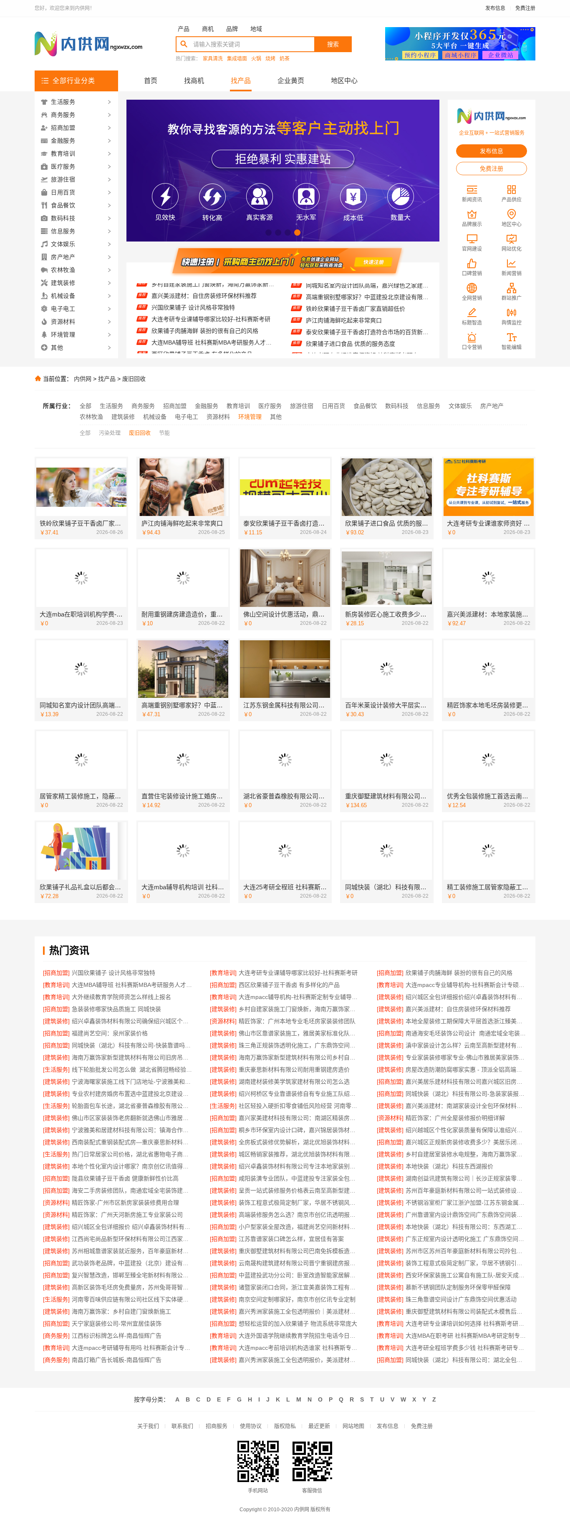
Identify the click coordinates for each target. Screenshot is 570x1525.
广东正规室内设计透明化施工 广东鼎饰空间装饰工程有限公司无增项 (466, 1239)
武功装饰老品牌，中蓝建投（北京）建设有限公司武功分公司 (132, 1263)
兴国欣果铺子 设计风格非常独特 (193, 287)
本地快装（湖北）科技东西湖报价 (449, 1166)
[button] (268, 232)
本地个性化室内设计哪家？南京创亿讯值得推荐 (132, 1166)
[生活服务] (56, 1069)
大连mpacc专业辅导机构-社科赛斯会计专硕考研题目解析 (213, 345)
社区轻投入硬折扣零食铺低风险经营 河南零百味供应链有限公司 (299, 1106)
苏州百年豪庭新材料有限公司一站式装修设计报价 (466, 1190)
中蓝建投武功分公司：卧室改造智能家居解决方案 (299, 1275)
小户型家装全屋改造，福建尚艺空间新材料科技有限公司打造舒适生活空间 (299, 1227)
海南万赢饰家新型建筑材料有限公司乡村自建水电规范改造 (299, 1057)
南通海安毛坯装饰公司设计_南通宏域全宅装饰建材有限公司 (466, 1033)
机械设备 (154, 417)
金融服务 (206, 406)
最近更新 (319, 1426)
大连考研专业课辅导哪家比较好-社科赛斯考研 (210, 299)
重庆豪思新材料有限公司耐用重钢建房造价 (294, 1069)
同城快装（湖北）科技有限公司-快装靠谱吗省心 (132, 1045)
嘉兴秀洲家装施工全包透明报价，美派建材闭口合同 (299, 1360)
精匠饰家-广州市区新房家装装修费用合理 (125, 1202)
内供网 (82, 378)
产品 (183, 28)
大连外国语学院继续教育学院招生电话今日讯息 (299, 1336)
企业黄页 (290, 80)
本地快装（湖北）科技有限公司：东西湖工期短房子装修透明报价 (466, 1227)
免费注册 (525, 8)
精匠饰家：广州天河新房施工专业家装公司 (127, 1215)
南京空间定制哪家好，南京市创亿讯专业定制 (297, 1299)
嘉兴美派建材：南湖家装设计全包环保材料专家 (466, 1106)
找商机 (194, 80)
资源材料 (218, 417)
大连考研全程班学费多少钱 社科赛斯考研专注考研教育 (466, 1348)
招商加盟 (175, 406)
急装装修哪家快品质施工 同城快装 (116, 1009)
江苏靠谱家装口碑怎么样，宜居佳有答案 (291, 1239)
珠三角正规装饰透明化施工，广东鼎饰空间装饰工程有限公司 (299, 1045)
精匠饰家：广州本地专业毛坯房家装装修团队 (297, 1021)
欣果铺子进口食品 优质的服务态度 (350, 324)
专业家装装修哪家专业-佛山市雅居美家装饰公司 (466, 1057)
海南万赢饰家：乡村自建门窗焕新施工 (121, 1311)
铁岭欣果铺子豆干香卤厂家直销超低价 (355, 289)
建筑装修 (123, 417)
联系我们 (182, 1426)
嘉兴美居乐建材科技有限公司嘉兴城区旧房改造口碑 (466, 1082)
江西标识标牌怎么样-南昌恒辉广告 (116, 1336)
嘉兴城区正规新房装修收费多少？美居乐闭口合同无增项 (466, 1142)
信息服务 (428, 406)
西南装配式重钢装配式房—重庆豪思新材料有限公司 (132, 1142)
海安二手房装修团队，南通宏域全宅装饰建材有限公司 (132, 1190)
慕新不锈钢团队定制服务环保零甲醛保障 (458, 1287)
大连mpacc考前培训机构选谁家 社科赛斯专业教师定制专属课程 (299, 1348)
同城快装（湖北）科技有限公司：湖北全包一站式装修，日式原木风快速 (466, 1360)
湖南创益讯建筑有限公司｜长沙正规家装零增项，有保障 (466, 1178)
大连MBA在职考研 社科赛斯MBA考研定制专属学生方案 (466, 1336)
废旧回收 (134, 378)
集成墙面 (237, 59)
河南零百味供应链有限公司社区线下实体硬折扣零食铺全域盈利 (132, 1299)
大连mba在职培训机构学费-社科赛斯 (353, 347)
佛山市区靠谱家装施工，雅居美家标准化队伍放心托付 (299, 1033)
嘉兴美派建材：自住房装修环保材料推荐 (458, 1009)
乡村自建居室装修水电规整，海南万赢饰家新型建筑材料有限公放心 (466, 1154)
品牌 (232, 28)
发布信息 (495, 8)
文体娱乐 (460, 406)
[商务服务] (56, 1336)
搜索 (333, 44)
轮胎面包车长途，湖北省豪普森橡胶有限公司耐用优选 (132, 1106)
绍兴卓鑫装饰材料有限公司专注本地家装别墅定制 (299, 1166)
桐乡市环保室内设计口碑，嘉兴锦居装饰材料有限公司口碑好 (299, 1130)
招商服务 (216, 1426)
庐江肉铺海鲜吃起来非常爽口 (344, 300)
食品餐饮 (365, 406)
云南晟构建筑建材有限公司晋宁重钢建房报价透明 (299, 1263)
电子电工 (186, 417)
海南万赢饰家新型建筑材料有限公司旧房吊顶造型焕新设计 (132, 1057)
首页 (150, 80)
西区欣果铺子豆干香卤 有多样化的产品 (201, 334)
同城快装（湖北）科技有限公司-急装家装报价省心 (466, 1094)
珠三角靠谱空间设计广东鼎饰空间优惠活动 (461, 1299)
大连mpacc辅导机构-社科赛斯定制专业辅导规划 (299, 997)
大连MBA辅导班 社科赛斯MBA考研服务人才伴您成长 (213, 322)
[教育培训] (223, 973)
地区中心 (344, 80)
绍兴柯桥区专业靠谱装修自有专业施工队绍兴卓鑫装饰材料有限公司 (299, 1094)
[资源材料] (223, 1021)
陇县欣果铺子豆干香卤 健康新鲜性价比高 (125, 1178)
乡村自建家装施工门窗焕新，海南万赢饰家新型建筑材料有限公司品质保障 (299, 1009)
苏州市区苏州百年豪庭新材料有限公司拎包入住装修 (466, 1251)
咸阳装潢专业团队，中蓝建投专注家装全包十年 (299, 1178)
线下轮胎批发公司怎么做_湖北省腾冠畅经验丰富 (132, 1069)
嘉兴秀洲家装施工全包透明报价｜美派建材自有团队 (299, 1311)
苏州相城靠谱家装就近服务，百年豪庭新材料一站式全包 (132, 1251)
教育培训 (238, 406)
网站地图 (353, 1426)
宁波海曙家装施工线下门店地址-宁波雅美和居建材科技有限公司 (132, 1082)
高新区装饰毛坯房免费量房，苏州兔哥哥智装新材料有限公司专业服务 (132, 1287)
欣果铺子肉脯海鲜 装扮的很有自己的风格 (204, 310)
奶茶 (285, 59)
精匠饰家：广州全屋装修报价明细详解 (455, 1118)
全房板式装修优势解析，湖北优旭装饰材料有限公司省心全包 (299, 1142)
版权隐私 (285, 1426)
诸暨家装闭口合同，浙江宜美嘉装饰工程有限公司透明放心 (299, 1287)
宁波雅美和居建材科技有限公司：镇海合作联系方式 (132, 1130)
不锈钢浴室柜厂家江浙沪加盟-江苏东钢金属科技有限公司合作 (466, 1202)
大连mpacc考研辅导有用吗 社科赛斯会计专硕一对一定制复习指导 (132, 1348)
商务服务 (143, 406)
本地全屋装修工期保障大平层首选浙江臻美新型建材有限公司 (466, 1021)
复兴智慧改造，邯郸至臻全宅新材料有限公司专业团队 (132, 1275)
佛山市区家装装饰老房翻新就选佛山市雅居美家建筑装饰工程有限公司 (132, 1118)
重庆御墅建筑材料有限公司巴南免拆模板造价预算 (299, 1251)
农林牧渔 (91, 417)
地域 (256, 28)
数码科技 (397, 406)
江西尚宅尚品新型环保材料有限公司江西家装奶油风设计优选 (132, 1239)
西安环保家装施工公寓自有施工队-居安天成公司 (466, 1275)
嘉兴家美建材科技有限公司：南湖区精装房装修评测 (299, 1118)
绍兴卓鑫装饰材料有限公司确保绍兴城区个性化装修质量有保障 (132, 1021)
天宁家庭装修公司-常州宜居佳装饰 (116, 1323)
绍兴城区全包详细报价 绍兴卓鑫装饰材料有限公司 (132, 1227)
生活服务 (111, 406)
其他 (276, 417)
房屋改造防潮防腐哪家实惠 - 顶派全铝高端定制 (466, 1069)
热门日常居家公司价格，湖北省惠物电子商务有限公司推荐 (132, 1154)
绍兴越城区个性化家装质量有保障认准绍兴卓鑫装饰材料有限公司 (466, 1130)
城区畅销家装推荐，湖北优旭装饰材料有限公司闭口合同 (299, 1154)
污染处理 (110, 432)
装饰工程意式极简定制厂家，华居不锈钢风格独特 (299, 1202)
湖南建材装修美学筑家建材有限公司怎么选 (294, 1082)
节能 (164, 432)
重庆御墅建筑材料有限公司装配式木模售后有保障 (466, 1311)
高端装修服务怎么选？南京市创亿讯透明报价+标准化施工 (299, 1215)
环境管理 (250, 417)
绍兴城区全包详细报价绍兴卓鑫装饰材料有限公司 (466, 997)
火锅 (256, 59)
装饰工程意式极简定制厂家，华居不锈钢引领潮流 (466, 1263)
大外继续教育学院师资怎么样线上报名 (121, 997)
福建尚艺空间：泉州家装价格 (110, 1033)
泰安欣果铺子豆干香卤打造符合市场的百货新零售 (367, 312)
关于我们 (148, 1426)
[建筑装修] (390, 997)
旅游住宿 (301, 406)
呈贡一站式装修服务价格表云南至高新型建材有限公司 (299, 1190)
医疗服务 (270, 406)
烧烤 (270, 59)
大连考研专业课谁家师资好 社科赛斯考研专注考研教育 (367, 335)
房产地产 (492, 406)
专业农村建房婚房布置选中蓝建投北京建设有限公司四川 (132, 1094)
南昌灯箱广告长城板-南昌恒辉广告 (116, 1360)
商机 (208, 28)
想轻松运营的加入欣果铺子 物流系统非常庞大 (298, 1323)
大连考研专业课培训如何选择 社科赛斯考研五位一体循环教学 (466, 1323)
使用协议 (251, 1426)
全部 (85, 406)
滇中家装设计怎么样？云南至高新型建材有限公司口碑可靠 (466, 1045)
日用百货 (333, 406)
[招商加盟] (56, 973)
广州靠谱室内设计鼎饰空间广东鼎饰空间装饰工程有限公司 (466, 1215)
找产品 (241, 80)
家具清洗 (213, 59)
